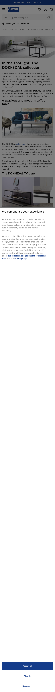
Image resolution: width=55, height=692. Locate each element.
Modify (27, 676)
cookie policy (20, 258)
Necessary (27, 686)
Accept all (27, 666)
